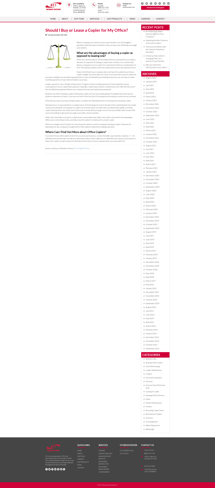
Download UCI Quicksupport (155, 7)
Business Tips (151, 359)
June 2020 (150, 194)
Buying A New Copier (154, 363)
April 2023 (150, 93)
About (65, 19)
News (132, 19)
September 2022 (152, 115)
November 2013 (152, 341)
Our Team (79, 19)
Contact (160, 19)
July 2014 (150, 311)
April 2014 (150, 322)
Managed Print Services (155, 395)
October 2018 (151, 269)
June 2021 (150, 153)
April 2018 (150, 277)
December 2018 (152, 262)
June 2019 (150, 239)
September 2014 (152, 303)
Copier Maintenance (154, 370)
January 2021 (151, 172)
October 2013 (151, 345)
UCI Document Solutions (108, 485)
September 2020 (152, 187)
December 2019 (152, 217)
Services (95, 19)
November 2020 (152, 179)
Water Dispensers (153, 425)
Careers (145, 19)
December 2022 (152, 104)
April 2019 (150, 247)
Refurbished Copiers (154, 414)
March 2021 (151, 164)
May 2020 (150, 198)
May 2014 (150, 318)
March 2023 (151, 96)
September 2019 (152, 228)
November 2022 (152, 108)
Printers (149, 406)
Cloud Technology (153, 366)
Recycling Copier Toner (155, 410)
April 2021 (150, 160)
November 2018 (152, 266)
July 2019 (150, 236)
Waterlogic (150, 429)
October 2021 (151, 142)
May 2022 (150, 123)
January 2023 (151, 100)
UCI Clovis (124, 453)
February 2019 (152, 254)
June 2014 (150, 315)
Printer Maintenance (154, 403)
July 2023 (150, 85)
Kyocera (149, 381)
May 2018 (150, 273)
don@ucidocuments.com (129, 6)
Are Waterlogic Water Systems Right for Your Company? (155, 34)
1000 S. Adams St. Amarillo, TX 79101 (79, 7)
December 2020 (152, 175)
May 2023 (150, 89)
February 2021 (152, 168)
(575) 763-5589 (103, 12)
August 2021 (151, 145)
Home (53, 19)
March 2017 (151, 281)
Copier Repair (104, 472)
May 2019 (150, 243)
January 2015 (151, 288)
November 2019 (152, 221)
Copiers (149, 374)
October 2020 (151, 183)
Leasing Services (105, 453)
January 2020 (151, 213)
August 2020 (151, 190)
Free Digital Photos (82, 148)
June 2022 (150, 119)
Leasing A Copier (152, 391)
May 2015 (150, 284)
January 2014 (151, 333)
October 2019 (151, 224)
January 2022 (151, 134)
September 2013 (152, 348)
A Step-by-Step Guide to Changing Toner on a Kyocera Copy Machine (155, 58)
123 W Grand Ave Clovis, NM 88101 (79, 11)
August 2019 (151, 232)
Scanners (149, 418)
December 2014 (152, 292)
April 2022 (150, 127)
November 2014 (152, 296)
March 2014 (151, 326)
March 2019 (151, 251)
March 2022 (151, 130)
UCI (130, 136)
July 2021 (150, 149)
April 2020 (150, 202)
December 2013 (152, 337)
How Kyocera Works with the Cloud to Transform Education (156, 49)
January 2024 (151, 81)
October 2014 (151, 300)
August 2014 (151, 307)
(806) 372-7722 (103, 7)
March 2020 (151, 206)
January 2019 (151, 258)
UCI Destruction (126, 450)
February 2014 (152, 330)
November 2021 (152, 138)
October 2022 (151, 111)
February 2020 (152, 209)
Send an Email (149, 450)
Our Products (115, 19)
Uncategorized (151, 422)
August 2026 (151, 78)
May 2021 (150, 157)
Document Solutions (154, 378)
